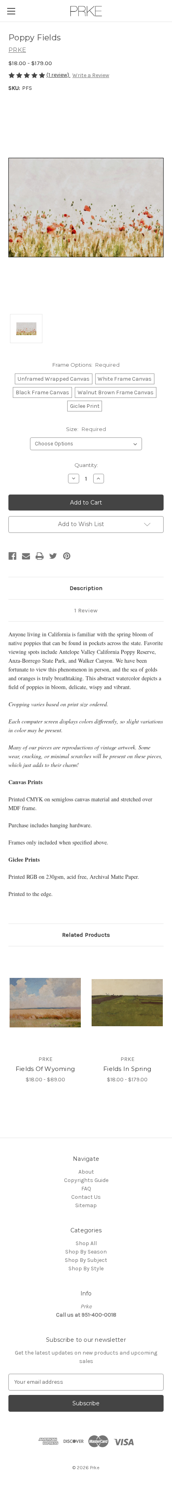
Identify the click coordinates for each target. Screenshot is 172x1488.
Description (86, 588)
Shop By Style (86, 1268)
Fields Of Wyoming (45, 1069)
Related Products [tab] (86, 934)
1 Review (86, 610)
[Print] (40, 556)
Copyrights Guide (86, 1180)
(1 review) (58, 75)
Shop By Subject (86, 1260)
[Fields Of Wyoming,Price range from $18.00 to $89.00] (45, 1003)
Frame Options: (86, 365)
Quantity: (86, 465)
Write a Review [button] (90, 75)
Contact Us (86, 1197)
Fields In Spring (127, 1069)
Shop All (86, 1243)
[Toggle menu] (11, 11)
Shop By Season (86, 1251)
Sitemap (86, 1205)
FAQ (86, 1188)
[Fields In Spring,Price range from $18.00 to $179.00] (127, 1003)
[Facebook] (12, 556)
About (86, 1171)
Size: (86, 429)
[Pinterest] (67, 556)
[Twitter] (53, 556)
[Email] (26, 556)
